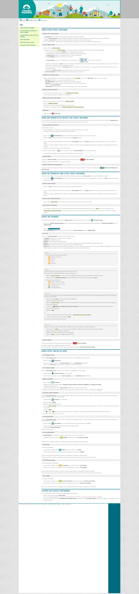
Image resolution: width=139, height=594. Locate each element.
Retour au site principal (35, 504)
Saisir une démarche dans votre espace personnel (29, 36)
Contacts (63, 504)
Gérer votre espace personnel (27, 28)
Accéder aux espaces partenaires (27, 45)
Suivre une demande (24, 39)
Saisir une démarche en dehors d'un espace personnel (28, 31)
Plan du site (68, 504)
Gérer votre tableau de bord (27, 42)
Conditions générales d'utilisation (54, 504)
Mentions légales (44, 504)
